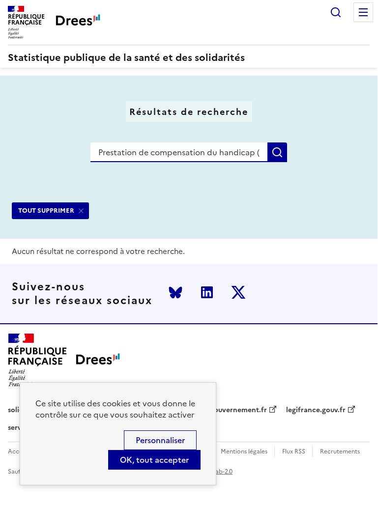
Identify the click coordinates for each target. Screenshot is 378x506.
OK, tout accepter (154, 460)
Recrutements (340, 452)
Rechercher (336, 12)
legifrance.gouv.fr (316, 410)
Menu (363, 12)
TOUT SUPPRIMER (46, 210)
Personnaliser (160, 440)
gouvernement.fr (238, 410)
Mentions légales (244, 452)
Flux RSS (293, 452)
